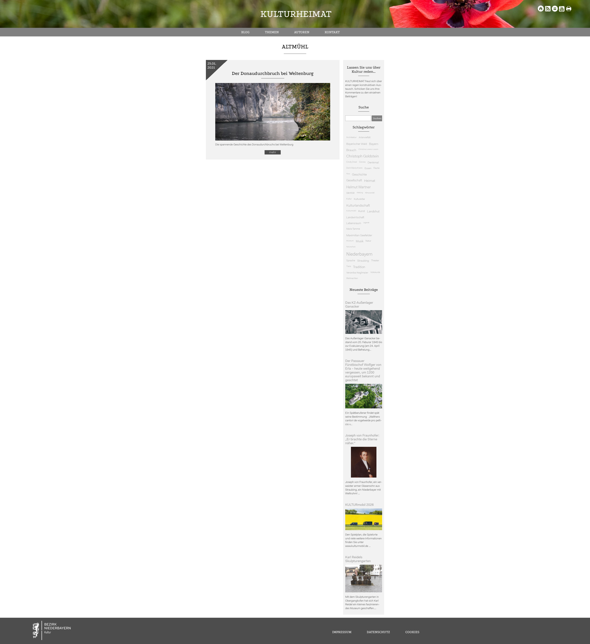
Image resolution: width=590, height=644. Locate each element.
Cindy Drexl (351, 162)
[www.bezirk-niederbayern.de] (52, 631)
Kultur (349, 199)
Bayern (373, 144)
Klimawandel (369, 193)
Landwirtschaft (355, 217)
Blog (245, 32)
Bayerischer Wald (356, 144)
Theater (375, 260)
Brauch (351, 150)
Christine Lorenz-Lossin (368, 149)
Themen (272, 32)
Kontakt (332, 32)
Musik (359, 241)
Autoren (301, 32)
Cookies (412, 632)
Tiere (348, 266)
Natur (368, 241)
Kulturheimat (296, 13)
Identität (350, 193)
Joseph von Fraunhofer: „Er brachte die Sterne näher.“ (362, 439)
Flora (348, 174)
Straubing (363, 261)
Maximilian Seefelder (359, 235)
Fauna (377, 168)
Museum (350, 241)
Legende (366, 223)
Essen (368, 168)
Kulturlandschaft (358, 205)
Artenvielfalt (365, 137)
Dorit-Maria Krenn (354, 168)
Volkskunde (375, 272)
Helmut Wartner (358, 187)
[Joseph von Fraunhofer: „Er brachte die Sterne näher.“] (363, 477)
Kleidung (360, 193)
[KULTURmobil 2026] (363, 529)
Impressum (341, 632)
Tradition (359, 267)
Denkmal (373, 162)
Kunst (361, 211)
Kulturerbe (359, 199)
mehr (272, 152)
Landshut (373, 211)
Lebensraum (353, 223)
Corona (362, 162)
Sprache (350, 260)
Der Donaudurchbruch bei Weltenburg (273, 73)
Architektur (351, 137)
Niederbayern (359, 254)
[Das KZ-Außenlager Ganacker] (363, 333)
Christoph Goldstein (362, 156)
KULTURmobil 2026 (359, 505)
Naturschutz (351, 247)
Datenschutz (378, 632)
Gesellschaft (354, 180)
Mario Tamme (353, 229)
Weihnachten (352, 278)
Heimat (369, 181)
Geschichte (359, 174)
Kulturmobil (351, 211)
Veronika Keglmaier (357, 272)
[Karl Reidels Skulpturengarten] (363, 591)
